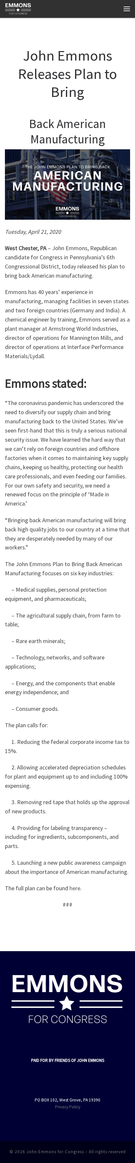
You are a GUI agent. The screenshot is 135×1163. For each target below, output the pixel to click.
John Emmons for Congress (55, 1151)
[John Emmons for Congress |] (18, 7)
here (74, 888)
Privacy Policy (67, 1107)
